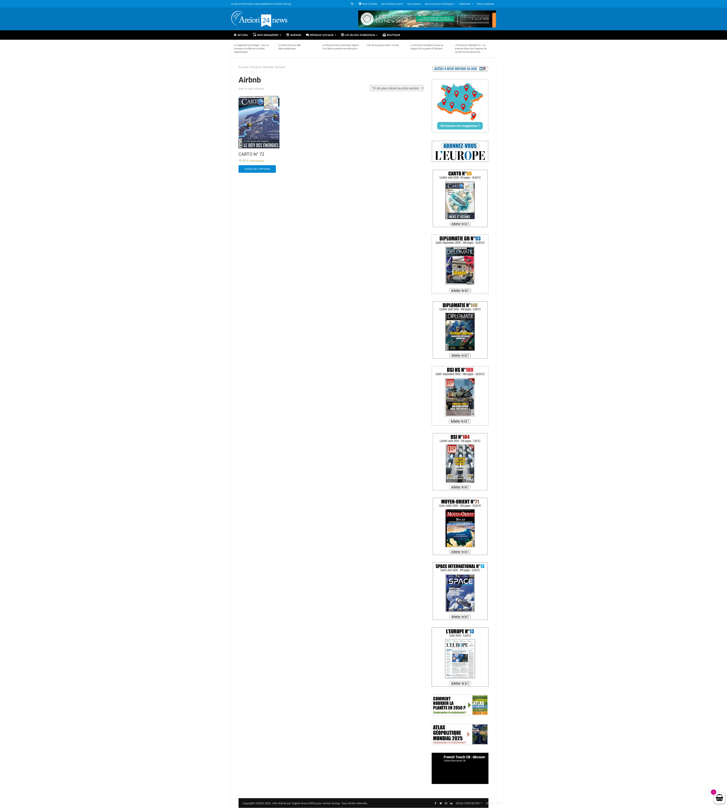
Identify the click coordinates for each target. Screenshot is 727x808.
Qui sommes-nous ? (392, 3)
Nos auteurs (414, 3)
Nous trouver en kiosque (439, 3)
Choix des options (257, 169)
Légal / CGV (493, 803)
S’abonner (464, 3)
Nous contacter (485, 3)
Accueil (243, 67)
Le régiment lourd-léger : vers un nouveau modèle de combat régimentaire (251, 48)
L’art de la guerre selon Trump (383, 45)
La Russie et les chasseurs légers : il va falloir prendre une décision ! (341, 47)
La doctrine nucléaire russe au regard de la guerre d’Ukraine (427, 47)
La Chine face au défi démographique (289, 47)
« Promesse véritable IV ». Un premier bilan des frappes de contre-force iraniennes (471, 48)
